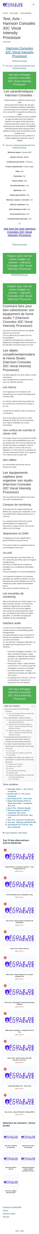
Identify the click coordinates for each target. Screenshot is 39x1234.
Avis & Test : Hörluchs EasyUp (19, 808)
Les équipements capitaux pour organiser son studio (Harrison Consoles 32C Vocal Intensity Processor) (19, 760)
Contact (5, 1210)
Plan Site (6, 1217)
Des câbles (12, 755)
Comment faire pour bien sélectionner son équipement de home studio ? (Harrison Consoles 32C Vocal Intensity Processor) (18, 739)
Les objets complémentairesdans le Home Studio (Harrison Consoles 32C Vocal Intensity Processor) (19, 746)
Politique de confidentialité (12, 1207)
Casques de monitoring (16, 764)
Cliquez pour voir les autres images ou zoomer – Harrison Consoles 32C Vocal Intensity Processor (19, 262)
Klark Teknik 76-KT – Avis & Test (20, 798)
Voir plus (25, 275)
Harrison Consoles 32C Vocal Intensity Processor (19, 52)
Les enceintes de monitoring (17, 770)
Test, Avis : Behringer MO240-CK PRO (22, 822)
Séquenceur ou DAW (15, 766)
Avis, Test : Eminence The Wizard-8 (21, 820)
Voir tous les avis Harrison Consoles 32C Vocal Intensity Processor (19, 232)
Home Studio (14, 13)
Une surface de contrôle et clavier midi (20, 753)
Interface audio (13, 773)
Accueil (5, 13)
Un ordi (11, 768)
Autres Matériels (25, 13)
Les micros (12, 750)
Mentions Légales (9, 1213)
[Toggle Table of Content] (32, 706)
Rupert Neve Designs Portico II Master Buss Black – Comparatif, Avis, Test (20, 803)
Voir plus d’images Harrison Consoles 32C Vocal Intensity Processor (19, 79)
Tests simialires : (15, 779)
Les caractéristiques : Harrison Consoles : (18, 718)
